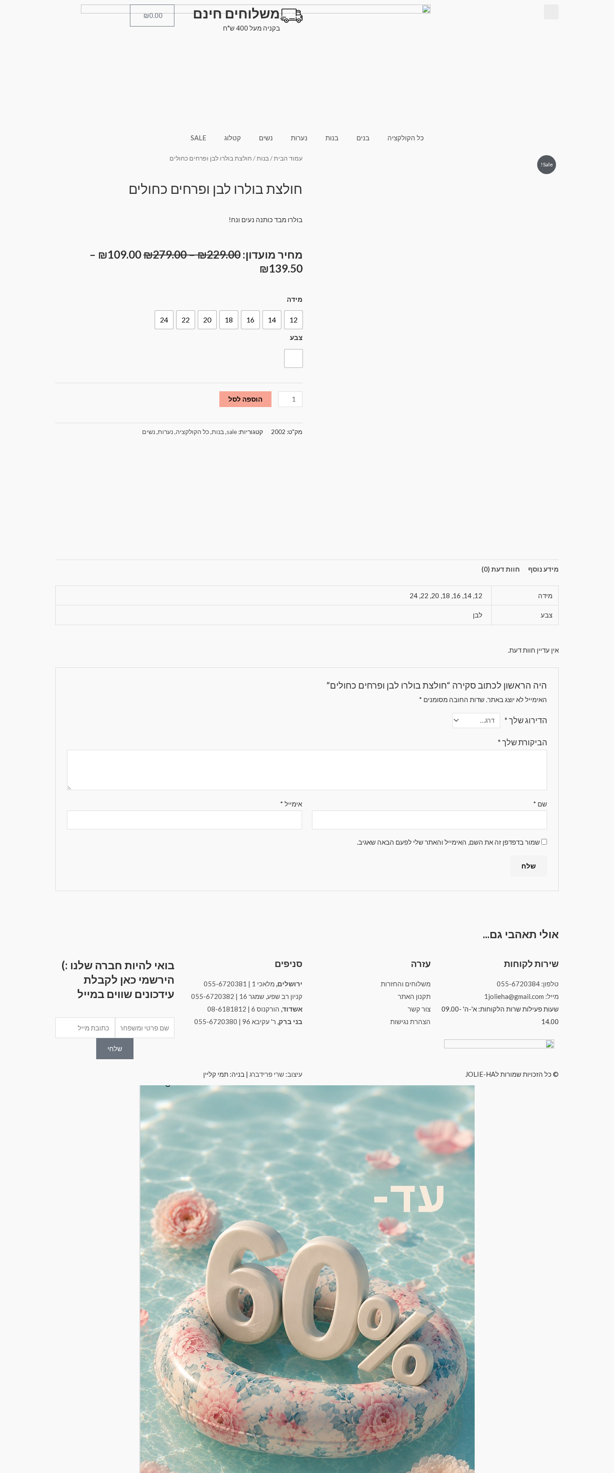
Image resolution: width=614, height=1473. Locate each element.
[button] (551, 11)
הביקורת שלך (522, 742)
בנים (362, 138)
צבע (296, 337)
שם (540, 804)
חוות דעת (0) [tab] (500, 569)
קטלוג (232, 138)
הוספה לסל (245, 399)
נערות (299, 138)
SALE (198, 138)
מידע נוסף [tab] (543, 569)
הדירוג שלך (525, 720)
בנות (331, 138)
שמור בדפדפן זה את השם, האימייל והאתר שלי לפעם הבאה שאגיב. (448, 842)
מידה (295, 299)
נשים (266, 138)
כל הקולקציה (405, 138)
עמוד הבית (288, 158)
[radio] (294, 320)
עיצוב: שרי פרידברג (276, 1074)
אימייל (291, 804)
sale (232, 431)
